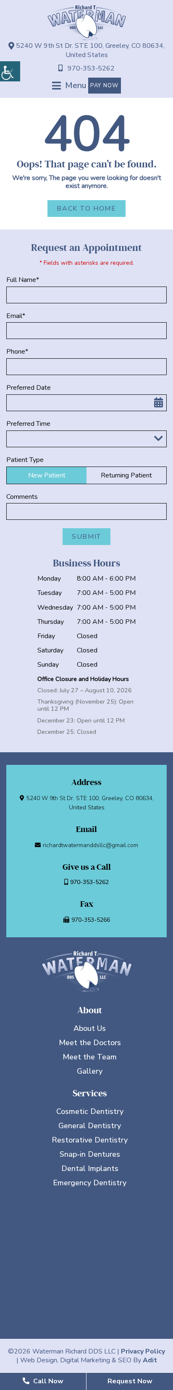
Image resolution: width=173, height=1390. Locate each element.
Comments (22, 497)
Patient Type (25, 460)
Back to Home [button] (86, 208)
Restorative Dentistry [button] (90, 1140)
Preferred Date (28, 387)
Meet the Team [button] (90, 1057)
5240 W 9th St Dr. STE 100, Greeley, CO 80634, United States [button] (89, 50)
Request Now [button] (129, 1381)
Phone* (17, 351)
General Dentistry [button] (89, 1126)
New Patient (47, 475)
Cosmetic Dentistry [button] (89, 1111)
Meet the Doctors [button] (90, 1043)
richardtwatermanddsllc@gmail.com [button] (90, 845)
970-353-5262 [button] (91, 68)
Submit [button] (86, 536)
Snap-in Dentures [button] (90, 1154)
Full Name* (22, 280)
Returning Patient (126, 475)
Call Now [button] (47, 1381)
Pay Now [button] (104, 85)
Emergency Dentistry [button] (89, 1183)
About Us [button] (89, 1028)
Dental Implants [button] (89, 1168)
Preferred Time (28, 424)
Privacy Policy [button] (143, 1351)
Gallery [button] (89, 1071)
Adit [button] (150, 1360)
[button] (10, 71)
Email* (15, 316)
